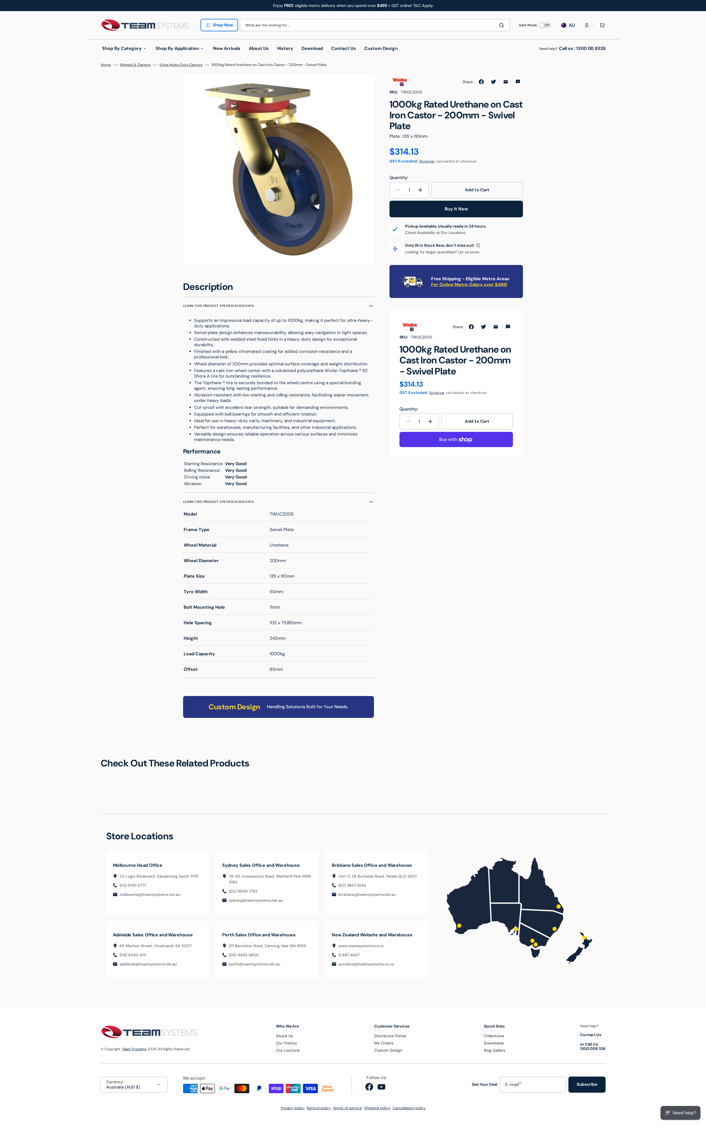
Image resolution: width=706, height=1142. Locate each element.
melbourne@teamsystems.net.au (150, 894)
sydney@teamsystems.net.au (256, 900)
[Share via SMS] (518, 82)
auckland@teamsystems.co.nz (366, 964)
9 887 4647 (349, 954)
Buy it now (456, 209)
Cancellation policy (409, 1108)
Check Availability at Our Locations (435, 232)
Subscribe (587, 1084)
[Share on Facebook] (481, 82)
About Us (284, 1035)
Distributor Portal (390, 1035)
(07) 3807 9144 (352, 885)
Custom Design (388, 1050)
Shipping (427, 161)
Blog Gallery (494, 1050)
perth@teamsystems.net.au (254, 964)
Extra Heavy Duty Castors (181, 65)
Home (106, 65)
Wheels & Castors (135, 65)
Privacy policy (293, 1108)
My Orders (383, 1043)
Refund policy (319, 1108)
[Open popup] (478, 245)
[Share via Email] (506, 82)
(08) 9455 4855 (244, 954)
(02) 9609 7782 (243, 891)
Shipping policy (377, 1108)
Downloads (494, 1043)
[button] (587, 25)
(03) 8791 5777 (133, 885)
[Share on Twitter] (493, 82)
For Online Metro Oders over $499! (469, 284)
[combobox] (375, 25)
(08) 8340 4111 (133, 954)
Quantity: (398, 177)
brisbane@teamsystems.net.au (367, 894)
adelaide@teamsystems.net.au (148, 964)
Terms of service (347, 1108)
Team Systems (134, 1049)
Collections (494, 1035)
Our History (286, 1043)
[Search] (502, 25)
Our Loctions (288, 1050)
